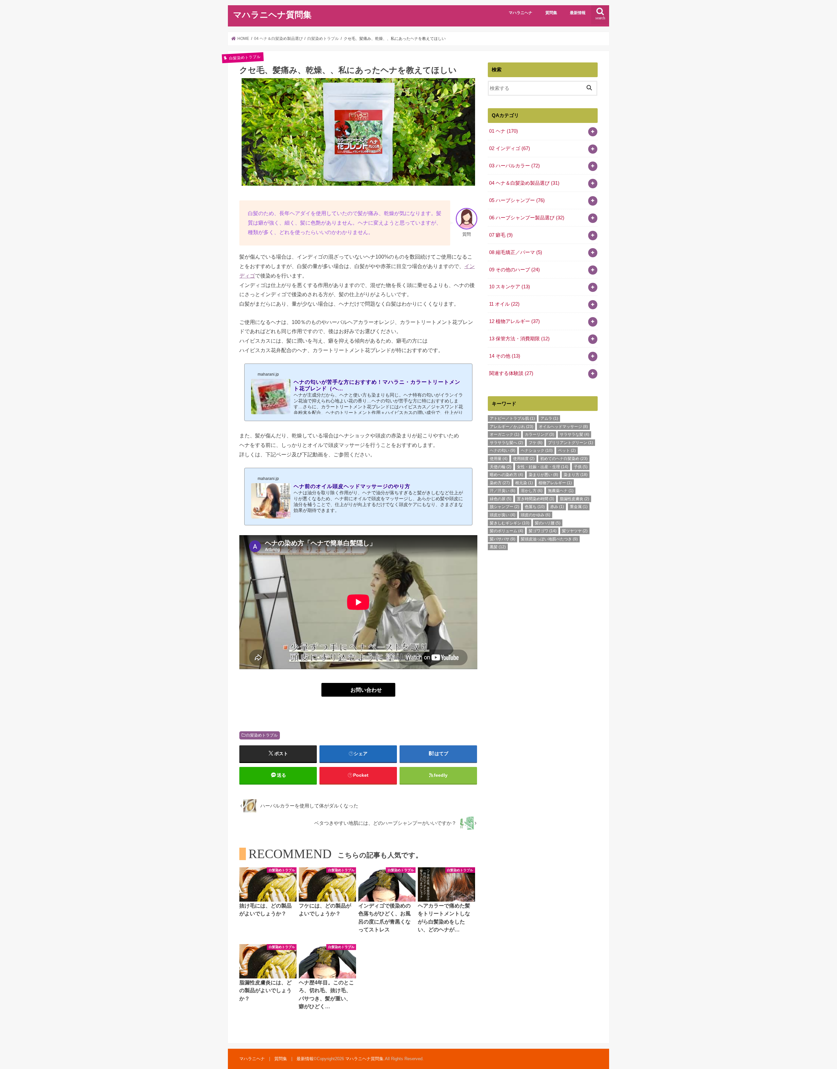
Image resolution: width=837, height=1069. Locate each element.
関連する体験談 (511, 373)
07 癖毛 (501, 235)
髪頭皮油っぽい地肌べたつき (549, 539)
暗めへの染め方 (506, 474)
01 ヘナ (503, 131)
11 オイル (504, 304)
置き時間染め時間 (535, 499)
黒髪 (498, 547)
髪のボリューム (506, 531)
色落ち (535, 506)
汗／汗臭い (502, 490)
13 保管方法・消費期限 (519, 338)
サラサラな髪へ (506, 442)
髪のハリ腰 (547, 523)
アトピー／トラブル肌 (512, 418)
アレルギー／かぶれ (511, 426)
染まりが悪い (543, 474)
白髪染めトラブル (262, 735)
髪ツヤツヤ (575, 531)
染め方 (500, 483)
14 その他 (504, 356)
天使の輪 (500, 467)
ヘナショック (537, 450)
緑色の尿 (500, 499)
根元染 (524, 483)
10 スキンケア (509, 286)
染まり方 (576, 474)
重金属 (579, 506)
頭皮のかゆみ (535, 515)
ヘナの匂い (502, 450)
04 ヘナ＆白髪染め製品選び (524, 183)
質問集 (551, 12)
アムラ (549, 418)
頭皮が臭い (502, 515)
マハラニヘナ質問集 (272, 15)
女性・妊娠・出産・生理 (542, 467)
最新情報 (578, 12)
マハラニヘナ (520, 12)
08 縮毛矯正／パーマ (515, 252)
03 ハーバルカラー (514, 165)
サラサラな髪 (574, 434)
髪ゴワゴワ (542, 531)
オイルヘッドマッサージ (563, 426)
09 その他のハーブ (514, 269)
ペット (567, 450)
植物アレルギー (555, 483)
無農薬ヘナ (560, 490)
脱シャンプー (504, 506)
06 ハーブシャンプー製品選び (526, 217)
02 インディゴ (509, 148)
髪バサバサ (502, 539)
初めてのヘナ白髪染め (564, 458)
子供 (581, 467)
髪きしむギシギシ (509, 523)
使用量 (498, 458)
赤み (557, 506)
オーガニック (504, 434)
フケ (535, 442)
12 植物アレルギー (514, 321)
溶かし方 (531, 490)
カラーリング (539, 434)
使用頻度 (524, 458)
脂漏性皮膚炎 (574, 499)
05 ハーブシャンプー (517, 200)
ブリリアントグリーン (570, 442)
